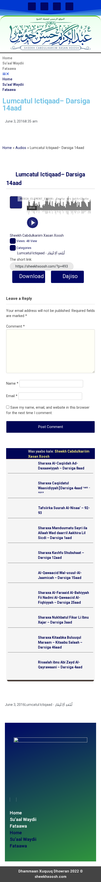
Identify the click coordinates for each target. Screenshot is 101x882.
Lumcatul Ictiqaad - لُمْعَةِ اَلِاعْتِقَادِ (41, 253)
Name (12, 383)
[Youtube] (57, 6)
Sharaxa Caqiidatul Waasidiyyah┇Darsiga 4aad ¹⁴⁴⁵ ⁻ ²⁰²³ (64, 488)
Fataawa (9, 69)
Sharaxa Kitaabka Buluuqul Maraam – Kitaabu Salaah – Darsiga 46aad (60, 642)
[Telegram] (69, 6)
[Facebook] (32, 6)
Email (11, 396)
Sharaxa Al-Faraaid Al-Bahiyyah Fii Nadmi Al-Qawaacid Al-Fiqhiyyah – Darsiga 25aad (63, 597)
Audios (20, 148)
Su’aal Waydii (13, 63)
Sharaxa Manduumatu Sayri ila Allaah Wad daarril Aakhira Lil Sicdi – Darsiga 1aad (62, 533)
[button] (50, 74)
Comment (15, 326)
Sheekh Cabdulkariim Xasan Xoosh (37, 235)
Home (7, 58)
